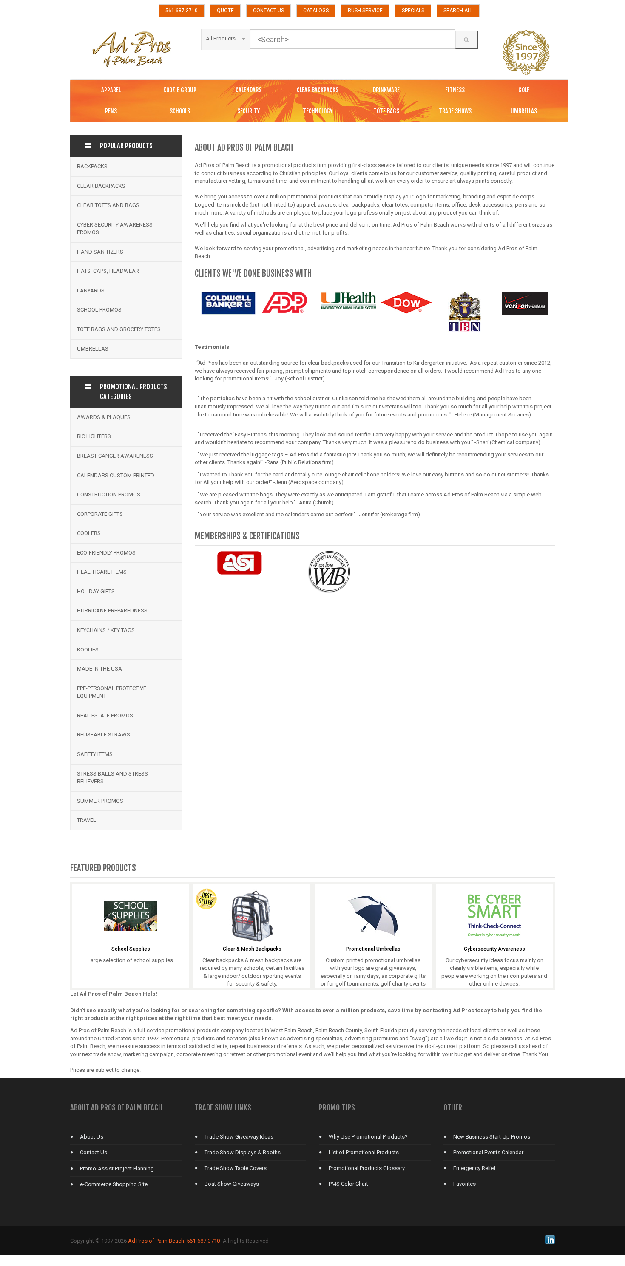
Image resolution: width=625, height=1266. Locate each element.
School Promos (99, 309)
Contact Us (93, 1152)
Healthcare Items (102, 572)
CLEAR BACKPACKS (317, 89)
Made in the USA (99, 669)
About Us (91, 1136)
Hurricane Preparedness (112, 610)
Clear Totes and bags (108, 205)
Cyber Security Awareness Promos (115, 228)
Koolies (88, 649)
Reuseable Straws (103, 734)
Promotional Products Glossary (367, 1168)
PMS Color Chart (348, 1184)
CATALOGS (316, 11)
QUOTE (225, 11)
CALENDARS (248, 89)
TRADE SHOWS (455, 111)
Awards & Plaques (104, 417)
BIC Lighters (94, 436)
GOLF (523, 89)
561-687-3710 (181, 11)
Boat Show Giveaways (232, 1184)
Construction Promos (108, 494)
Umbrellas (92, 349)
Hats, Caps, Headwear (108, 271)
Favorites (464, 1184)
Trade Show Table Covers (236, 1168)
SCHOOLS (180, 111)
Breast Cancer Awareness (115, 456)
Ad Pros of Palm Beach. (156, 1241)
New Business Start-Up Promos (491, 1136)
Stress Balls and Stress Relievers (112, 777)
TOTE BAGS (386, 111)
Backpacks (92, 166)
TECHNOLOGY (317, 111)
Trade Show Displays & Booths (243, 1152)
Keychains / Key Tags (106, 630)
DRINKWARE (386, 89)
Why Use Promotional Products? (368, 1136)
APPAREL (111, 89)
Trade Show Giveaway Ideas (239, 1136)
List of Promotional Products (364, 1152)
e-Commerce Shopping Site (114, 1184)
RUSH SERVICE (365, 11)
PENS (111, 111)
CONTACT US (268, 11)
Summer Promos (100, 801)
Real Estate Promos (105, 715)
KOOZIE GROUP (179, 89)
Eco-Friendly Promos (106, 552)
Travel (86, 820)
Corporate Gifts (100, 514)
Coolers (89, 533)
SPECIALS (413, 11)
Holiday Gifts (96, 591)
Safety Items (95, 754)
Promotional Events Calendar (488, 1152)
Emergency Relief (474, 1168)
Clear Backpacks (101, 186)
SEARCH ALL (458, 11)
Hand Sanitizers (100, 252)
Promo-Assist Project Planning (117, 1168)
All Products (221, 38)
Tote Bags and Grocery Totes (119, 329)
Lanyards (91, 290)
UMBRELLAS (524, 111)
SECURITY (248, 111)
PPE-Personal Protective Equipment (111, 692)
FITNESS (455, 89)
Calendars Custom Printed (115, 475)
